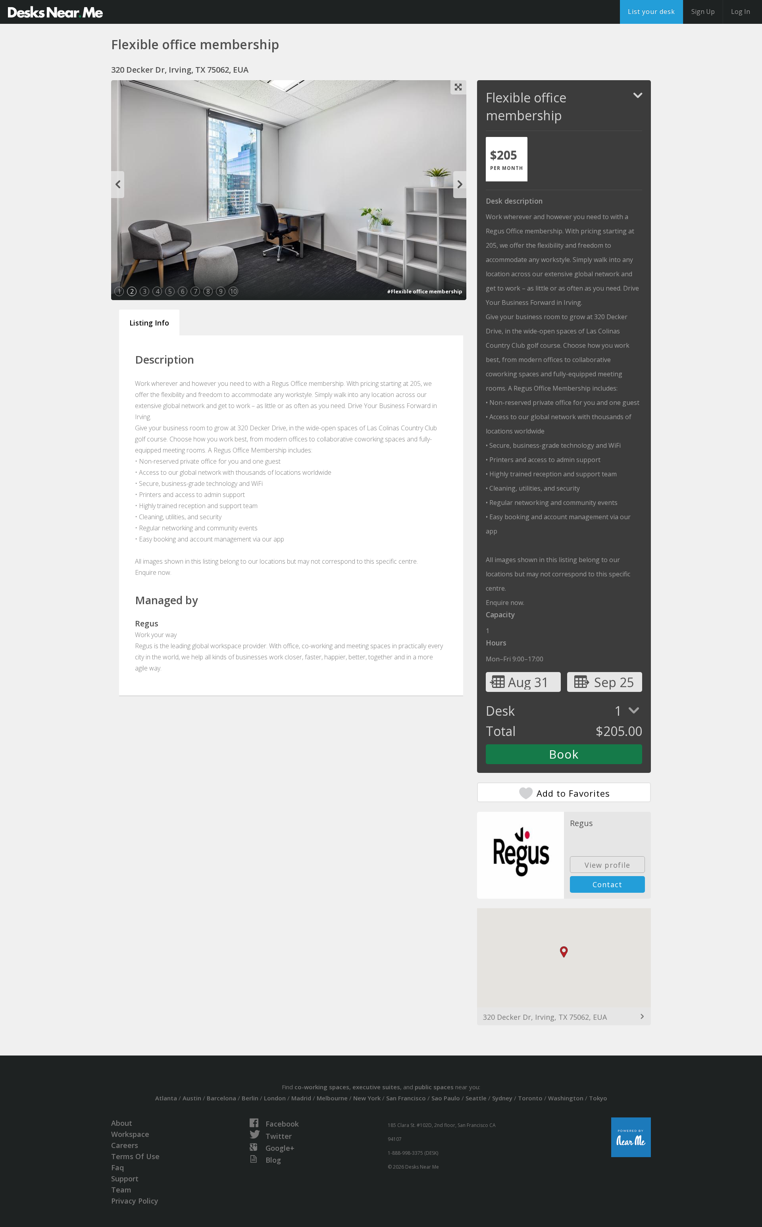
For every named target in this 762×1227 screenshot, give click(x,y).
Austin (192, 1098)
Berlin (250, 1098)
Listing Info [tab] (149, 322)
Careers (124, 1145)
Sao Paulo (445, 1098)
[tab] (506, 159)
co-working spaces (321, 1087)
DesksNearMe (55, 12)
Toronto (530, 1098)
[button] (564, 952)
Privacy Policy (134, 1201)
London (275, 1098)
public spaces (434, 1087)
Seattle (476, 1098)
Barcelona (221, 1098)
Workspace (130, 1134)
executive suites (376, 1087)
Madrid (301, 1098)
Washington (565, 1098)
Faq (117, 1167)
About (121, 1123)
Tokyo (598, 1098)
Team (121, 1189)
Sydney (502, 1098)
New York (367, 1098)
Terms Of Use (135, 1156)
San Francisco (406, 1098)
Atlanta (166, 1098)
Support (125, 1178)
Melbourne (332, 1098)
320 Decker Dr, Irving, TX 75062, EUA (545, 1017)
